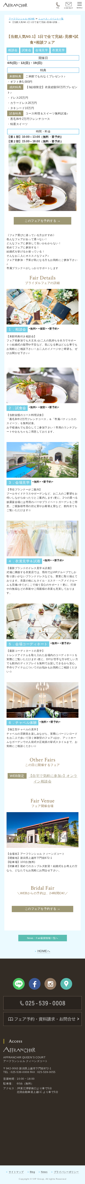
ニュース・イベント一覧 (51, 18)
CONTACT (68, 8)
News (44, 1172)
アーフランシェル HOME (22, 18)
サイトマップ (16, 1172)
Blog (32, 1172)
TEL (58, 8)
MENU (79, 8)
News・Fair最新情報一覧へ (42, 938)
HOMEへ (43, 951)
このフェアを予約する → (42, 220)
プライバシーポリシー (66, 1172)
